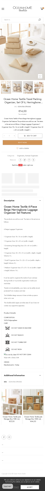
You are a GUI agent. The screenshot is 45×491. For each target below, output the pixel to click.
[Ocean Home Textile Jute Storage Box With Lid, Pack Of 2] (12, 402)
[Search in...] (39, 19)
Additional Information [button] (14, 375)
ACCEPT (30, 487)
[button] (43, 52)
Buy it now (22, 142)
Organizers (20, 156)
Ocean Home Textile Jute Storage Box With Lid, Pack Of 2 (12, 419)
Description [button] (9, 200)
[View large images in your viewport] (40, 76)
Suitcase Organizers (31, 156)
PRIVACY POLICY (13, 487)
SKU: (16, 106)
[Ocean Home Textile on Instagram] (9, 437)
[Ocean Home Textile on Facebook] (4, 437)
